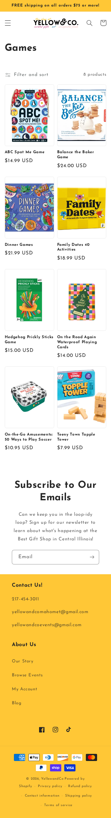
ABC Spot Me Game (25, 152)
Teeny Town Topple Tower (76, 437)
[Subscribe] (92, 557)
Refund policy (80, 786)
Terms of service (58, 805)
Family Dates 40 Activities (73, 247)
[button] (8, 23)
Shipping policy (78, 796)
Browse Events (27, 675)
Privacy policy (50, 786)
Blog (17, 703)
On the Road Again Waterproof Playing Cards (77, 342)
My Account (24, 689)
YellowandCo (52, 779)
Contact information (42, 796)
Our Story (22, 661)
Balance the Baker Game (75, 154)
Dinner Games (19, 245)
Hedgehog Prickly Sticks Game (29, 339)
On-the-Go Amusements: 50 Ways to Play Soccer (29, 437)
